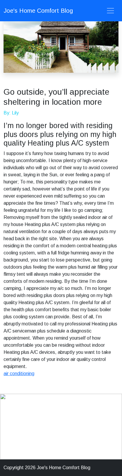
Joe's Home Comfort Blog (38, 10)
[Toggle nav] (110, 10)
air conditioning (19, 373)
